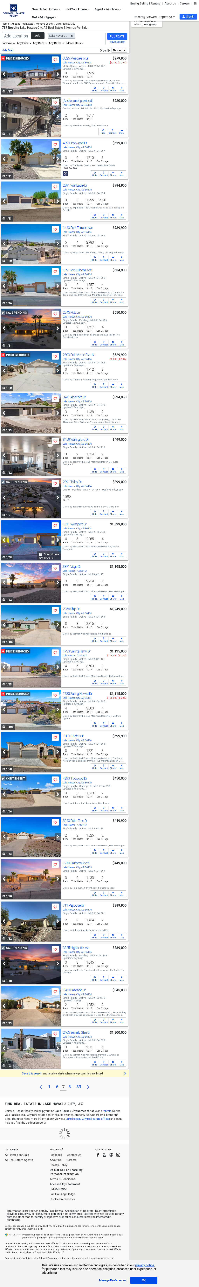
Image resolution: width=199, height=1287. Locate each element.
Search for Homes (45, 9)
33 (78, 1086)
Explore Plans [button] (96, 1237)
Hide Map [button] (7, 50)
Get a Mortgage (43, 17)
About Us (170, 3)
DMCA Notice (58, 1189)
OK (144, 1280)
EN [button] (195, 3)
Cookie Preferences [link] (62, 1199)
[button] (188, 17)
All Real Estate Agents (19, 1160)
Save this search (32, 1073)
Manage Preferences (112, 1280)
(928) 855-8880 (70, 168)
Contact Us (74, 1155)
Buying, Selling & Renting (145, 3)
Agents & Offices (107, 9)
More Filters (73, 43)
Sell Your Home (76, 9)
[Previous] (4, 74)
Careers (185, 3)
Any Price (23, 43)
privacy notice (144, 1265)
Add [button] (37, 35)
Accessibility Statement (65, 1184)
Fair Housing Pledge (62, 1194)
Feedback (56, 1154)
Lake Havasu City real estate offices (88, 1118)
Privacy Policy (58, 1165)
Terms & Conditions (62, 1179)
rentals (107, 1111)
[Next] (58, 74)
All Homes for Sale (17, 1155)
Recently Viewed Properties (153, 17)
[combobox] (8, 43)
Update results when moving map (145, 22)
